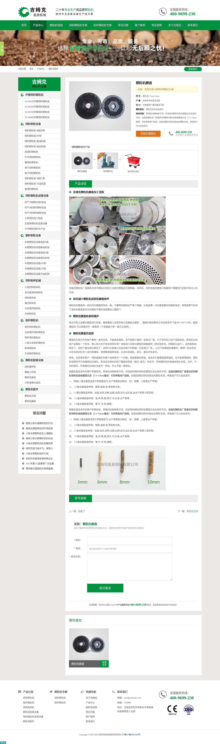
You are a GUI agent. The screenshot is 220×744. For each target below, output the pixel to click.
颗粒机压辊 (192, 511)
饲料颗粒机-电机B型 (35, 130)
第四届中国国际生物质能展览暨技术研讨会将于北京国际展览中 (57, 468)
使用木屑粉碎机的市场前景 (39, 428)
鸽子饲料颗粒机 (32, 168)
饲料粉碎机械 (33, 280)
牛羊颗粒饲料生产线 (35, 229)
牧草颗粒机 (30, 348)
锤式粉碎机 (30, 303)
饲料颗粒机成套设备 (37, 195)
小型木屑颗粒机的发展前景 (39, 443)
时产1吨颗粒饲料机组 (35, 202)
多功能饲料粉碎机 (34, 292)
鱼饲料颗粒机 (31, 189)
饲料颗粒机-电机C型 (35, 178)
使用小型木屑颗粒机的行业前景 (41, 423)
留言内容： (75, 556)
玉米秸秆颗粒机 (32, 353)
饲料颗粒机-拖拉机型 (35, 146)
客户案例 (140, 25)
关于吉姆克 (174, 25)
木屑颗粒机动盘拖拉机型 (37, 258)
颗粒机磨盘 (30, 401)
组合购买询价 (133, 171)
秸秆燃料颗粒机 (32, 337)
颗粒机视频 (56, 25)
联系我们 (193, 25)
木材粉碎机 (30, 314)
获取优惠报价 (148, 133)
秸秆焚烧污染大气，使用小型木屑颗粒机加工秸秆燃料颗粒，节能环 (59, 448)
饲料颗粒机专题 (78, 25)
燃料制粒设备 (33, 235)
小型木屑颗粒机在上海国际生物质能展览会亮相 (49, 433)
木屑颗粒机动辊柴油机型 (37, 247)
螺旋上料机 (30, 372)
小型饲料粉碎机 (32, 287)
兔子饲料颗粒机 (32, 173)
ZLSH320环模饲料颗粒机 (37, 107)
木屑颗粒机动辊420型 (35, 263)
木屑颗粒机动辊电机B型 (37, 252)
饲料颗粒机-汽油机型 (35, 184)
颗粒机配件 (53, 69)
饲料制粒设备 (33, 124)
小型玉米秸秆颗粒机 (35, 343)
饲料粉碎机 (30, 298)
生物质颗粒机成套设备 (36, 223)
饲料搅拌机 (30, 367)
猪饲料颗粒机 (31, 162)
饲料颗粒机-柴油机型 (35, 141)
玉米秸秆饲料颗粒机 (35, 332)
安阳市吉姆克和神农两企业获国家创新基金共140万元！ (53, 458)
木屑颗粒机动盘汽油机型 (37, 274)
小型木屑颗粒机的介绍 (37, 453)
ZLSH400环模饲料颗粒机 (37, 117)
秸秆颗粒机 (31, 320)
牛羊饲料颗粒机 (32, 157)
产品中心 (38, 25)
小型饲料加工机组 (34, 218)
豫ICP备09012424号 (132, 735)
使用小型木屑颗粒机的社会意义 (41, 438)
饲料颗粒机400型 (33, 136)
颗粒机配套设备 (34, 360)
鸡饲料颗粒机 (31, 152)
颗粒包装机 (30, 377)
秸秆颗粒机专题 (103, 25)
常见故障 (157, 25)
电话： (78, 548)
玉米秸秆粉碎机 (32, 308)
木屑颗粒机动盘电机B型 (37, 242)
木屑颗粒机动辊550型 (35, 268)
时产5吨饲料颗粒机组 (35, 213)
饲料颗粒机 (108, 171)
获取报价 (192, 69)
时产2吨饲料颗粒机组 (35, 207)
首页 (24, 25)
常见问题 (123, 25)
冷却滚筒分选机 (32, 383)
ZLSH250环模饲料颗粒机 (37, 101)
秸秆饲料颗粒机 (32, 327)
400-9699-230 (182, 13)
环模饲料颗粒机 (34, 94)
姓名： (78, 540)
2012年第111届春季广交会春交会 (42, 463)
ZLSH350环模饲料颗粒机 (37, 112)
